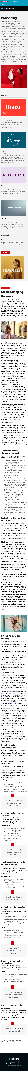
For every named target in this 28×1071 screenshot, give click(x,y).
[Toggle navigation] (25, 8)
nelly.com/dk (6, 188)
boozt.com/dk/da (7, 120)
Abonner (5, 252)
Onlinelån (4, 691)
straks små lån (12, 703)
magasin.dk (5, 153)
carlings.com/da (7, 221)
